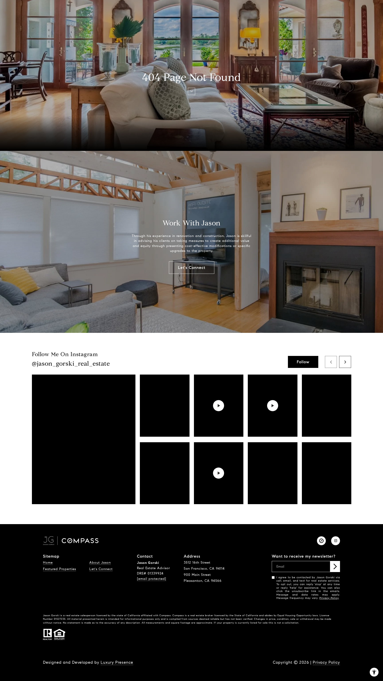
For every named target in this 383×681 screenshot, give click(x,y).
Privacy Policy (329, 598)
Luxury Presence (117, 662)
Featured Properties (59, 569)
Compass (178, 615)
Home (48, 563)
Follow (303, 361)
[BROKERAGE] (321, 540)
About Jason (100, 563)
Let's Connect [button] (191, 267)
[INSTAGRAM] (335, 540)
